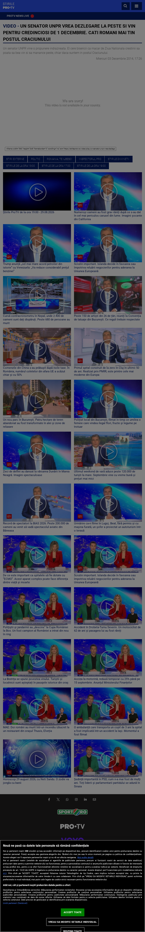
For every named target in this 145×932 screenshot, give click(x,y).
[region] (72, 886)
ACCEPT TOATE (73, 912)
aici (5, 873)
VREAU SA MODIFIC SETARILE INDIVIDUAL (72, 921)
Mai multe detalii (85, 857)
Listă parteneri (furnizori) (15, 903)
